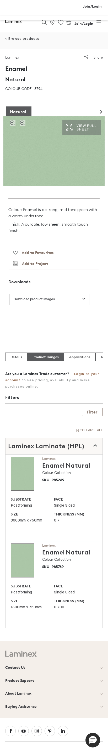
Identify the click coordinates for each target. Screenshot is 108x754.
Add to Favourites (35, 252)
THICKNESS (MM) (69, 514)
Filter (92, 412)
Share (98, 57)
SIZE (14, 514)
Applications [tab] (79, 357)
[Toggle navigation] (99, 23)
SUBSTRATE (21, 499)
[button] (92, 740)
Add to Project (33, 263)
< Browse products (22, 39)
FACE (58, 499)
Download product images (34, 299)
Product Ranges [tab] (46, 357)
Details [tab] (16, 357)
